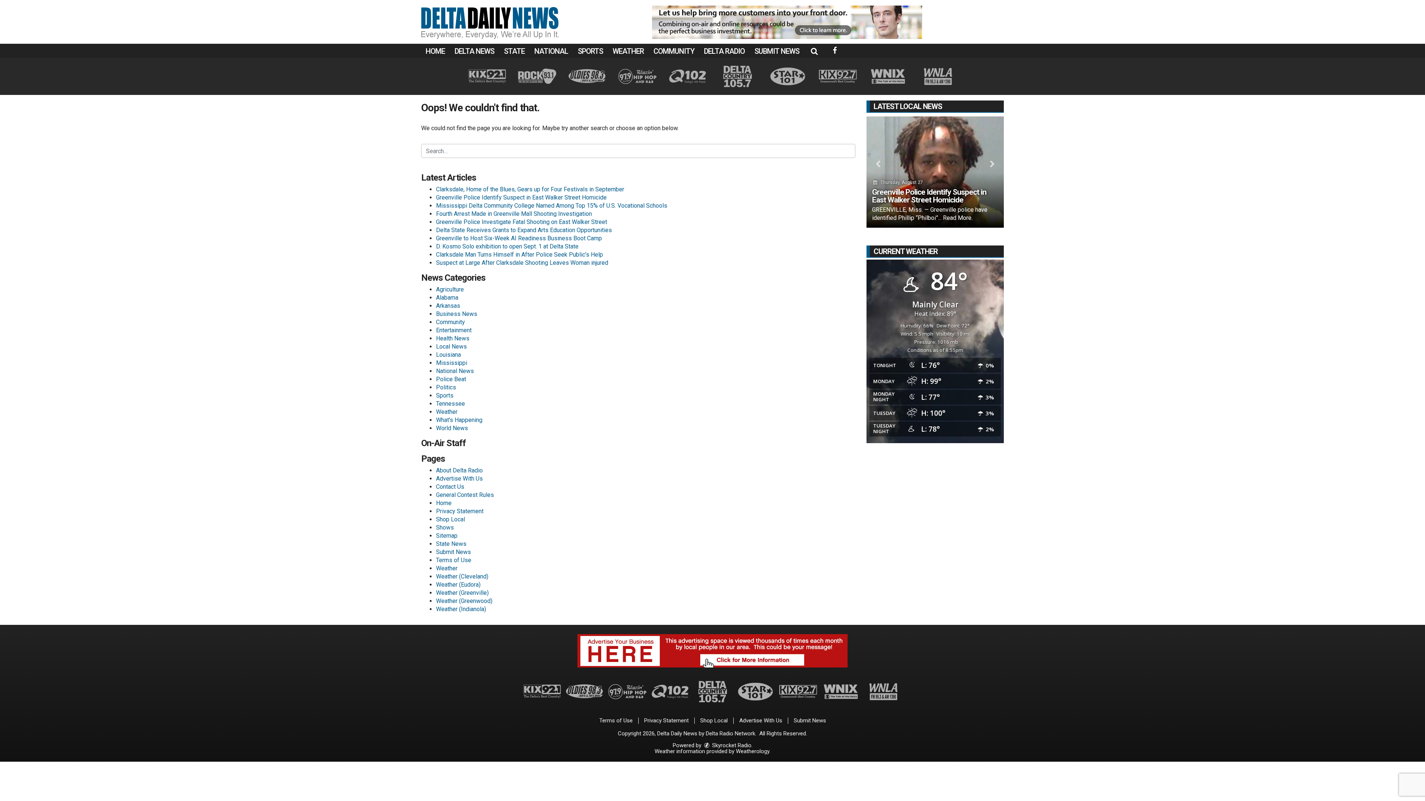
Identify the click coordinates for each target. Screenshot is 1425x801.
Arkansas (448, 305)
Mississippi (451, 362)
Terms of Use (453, 560)
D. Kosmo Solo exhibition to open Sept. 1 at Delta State (507, 246)
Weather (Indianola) (461, 609)
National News (455, 371)
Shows (445, 527)
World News (452, 428)
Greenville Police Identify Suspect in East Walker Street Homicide (521, 197)
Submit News (776, 51)
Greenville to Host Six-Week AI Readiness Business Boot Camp (519, 238)
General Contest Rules (465, 494)
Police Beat (451, 379)
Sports (590, 51)
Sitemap (447, 535)
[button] (814, 51)
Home (435, 51)
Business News (456, 313)
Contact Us (450, 486)
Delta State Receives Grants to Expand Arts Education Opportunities (524, 230)
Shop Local (450, 519)
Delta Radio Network (730, 733)
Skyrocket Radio (731, 745)
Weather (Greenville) (462, 592)
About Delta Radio (459, 470)
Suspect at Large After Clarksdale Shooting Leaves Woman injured (522, 262)
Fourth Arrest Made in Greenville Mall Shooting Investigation (514, 213)
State (514, 51)
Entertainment (454, 330)
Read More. (958, 217)
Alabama (447, 297)
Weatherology (752, 751)
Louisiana (448, 354)
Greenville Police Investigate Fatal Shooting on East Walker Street (521, 221)
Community (673, 51)
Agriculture (450, 289)
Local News (451, 346)
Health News (452, 338)
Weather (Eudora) (458, 584)
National (551, 51)
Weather (628, 51)
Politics (446, 387)
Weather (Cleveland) (462, 576)
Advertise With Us (459, 478)
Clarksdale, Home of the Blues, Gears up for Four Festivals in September (530, 189)
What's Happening (459, 419)
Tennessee (450, 403)
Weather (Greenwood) (464, 600)
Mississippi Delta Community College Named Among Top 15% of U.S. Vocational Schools (551, 205)
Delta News (474, 51)
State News (451, 543)
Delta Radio (724, 51)
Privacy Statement (460, 511)
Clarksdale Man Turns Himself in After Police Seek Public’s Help (519, 254)
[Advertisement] (787, 22)
